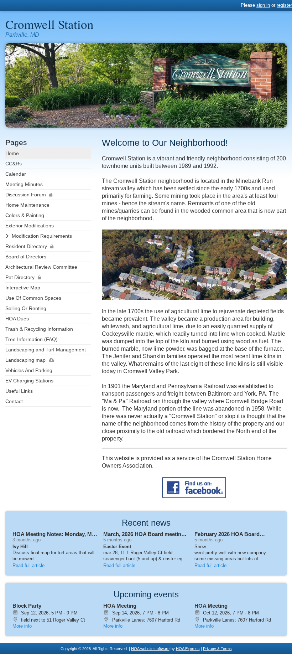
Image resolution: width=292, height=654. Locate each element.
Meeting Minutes (24, 184)
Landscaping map (25, 360)
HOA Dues (17, 318)
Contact (14, 401)
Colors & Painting (24, 215)
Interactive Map (22, 287)
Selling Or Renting (25, 308)
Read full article (28, 565)
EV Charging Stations (29, 380)
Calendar (15, 174)
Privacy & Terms (217, 649)
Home (12, 153)
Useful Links (19, 391)
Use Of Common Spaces (33, 298)
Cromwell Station (49, 24)
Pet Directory (20, 277)
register (284, 5)
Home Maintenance (27, 205)
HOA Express (188, 649)
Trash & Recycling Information (39, 329)
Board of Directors (25, 256)
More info (22, 626)
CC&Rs (13, 163)
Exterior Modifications (29, 225)
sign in (263, 5)
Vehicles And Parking (28, 370)
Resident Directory (26, 246)
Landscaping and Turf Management (45, 349)
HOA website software (150, 649)
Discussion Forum (25, 194)
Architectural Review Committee (41, 267)
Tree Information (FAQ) (31, 339)
